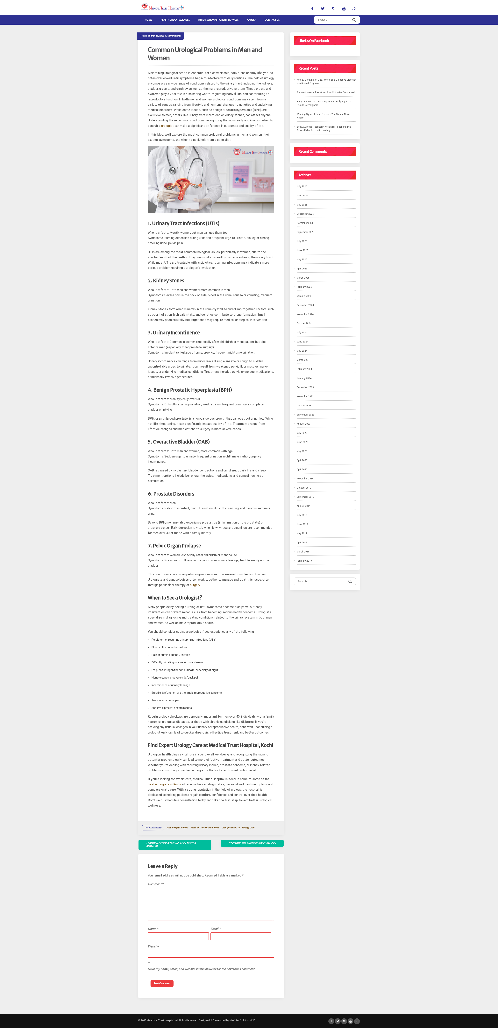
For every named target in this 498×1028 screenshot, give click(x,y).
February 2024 (304, 369)
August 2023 (303, 424)
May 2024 (302, 350)
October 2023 (304, 405)
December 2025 (305, 214)
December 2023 (305, 387)
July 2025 (302, 241)
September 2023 (305, 414)
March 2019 (303, 551)
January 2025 (304, 296)
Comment (155, 884)
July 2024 (302, 332)
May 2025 (302, 259)
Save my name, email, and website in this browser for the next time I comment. (201, 969)
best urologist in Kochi (177, 827)
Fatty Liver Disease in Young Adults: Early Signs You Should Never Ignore (324, 103)
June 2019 (302, 524)
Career (251, 19)
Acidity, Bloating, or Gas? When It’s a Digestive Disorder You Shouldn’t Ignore (326, 81)
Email (215, 929)
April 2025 (302, 268)
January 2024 (304, 378)
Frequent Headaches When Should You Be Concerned (326, 92)
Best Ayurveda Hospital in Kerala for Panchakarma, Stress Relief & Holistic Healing (324, 128)
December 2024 (305, 305)
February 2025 (304, 287)
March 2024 (303, 360)
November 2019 (305, 478)
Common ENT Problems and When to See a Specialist (171, 845)
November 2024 (305, 314)
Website (153, 946)
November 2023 (305, 396)
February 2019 (304, 560)
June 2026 (302, 195)
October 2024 (304, 323)
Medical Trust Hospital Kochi (205, 827)
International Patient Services (218, 19)
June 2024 (302, 341)
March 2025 (303, 277)
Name (153, 929)
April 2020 (302, 469)
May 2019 (302, 533)
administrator (174, 36)
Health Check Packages (175, 19)
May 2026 (302, 204)
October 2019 (304, 487)
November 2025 (305, 223)
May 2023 (302, 451)
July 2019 (302, 515)
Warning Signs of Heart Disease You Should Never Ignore (323, 116)
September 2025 (305, 232)
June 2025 (302, 250)
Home (148, 19)
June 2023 (302, 442)
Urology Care (248, 827)
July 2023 (302, 433)
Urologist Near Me (230, 827)
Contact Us (272, 19)
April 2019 (302, 542)
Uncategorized (153, 827)
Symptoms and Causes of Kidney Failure (251, 843)
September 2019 (305, 497)
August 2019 (303, 506)
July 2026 (302, 186)
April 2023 (302, 460)
